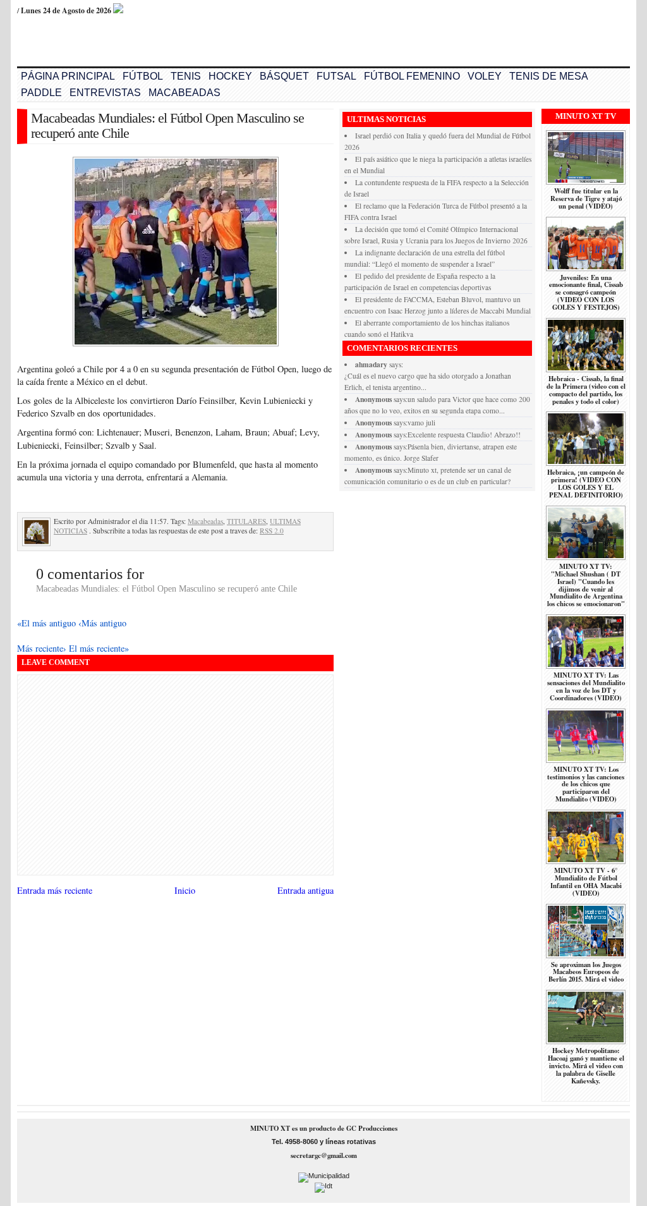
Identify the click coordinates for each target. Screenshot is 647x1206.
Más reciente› (43, 648)
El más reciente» (99, 648)
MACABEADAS (184, 92)
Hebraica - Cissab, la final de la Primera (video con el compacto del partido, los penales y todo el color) (586, 390)
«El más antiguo (47, 623)
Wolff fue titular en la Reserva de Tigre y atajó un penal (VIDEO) (586, 198)
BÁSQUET (284, 76)
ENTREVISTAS (105, 92)
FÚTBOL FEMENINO (412, 76)
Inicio (184, 890)
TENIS (186, 76)
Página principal (68, 76)
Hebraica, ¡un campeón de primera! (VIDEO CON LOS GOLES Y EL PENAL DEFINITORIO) (585, 483)
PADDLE (41, 92)
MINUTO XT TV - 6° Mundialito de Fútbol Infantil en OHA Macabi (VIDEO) (586, 881)
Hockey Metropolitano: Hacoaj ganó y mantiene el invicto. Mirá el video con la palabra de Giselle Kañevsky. (586, 1065)
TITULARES (246, 521)
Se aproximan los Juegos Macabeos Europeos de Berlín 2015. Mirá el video (586, 972)
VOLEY (485, 76)
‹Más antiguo (102, 623)
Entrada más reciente (54, 890)
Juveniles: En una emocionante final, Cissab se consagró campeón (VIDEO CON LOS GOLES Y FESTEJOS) (586, 292)
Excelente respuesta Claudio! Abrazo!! (464, 434)
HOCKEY (230, 76)
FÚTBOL (143, 76)
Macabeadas (205, 521)
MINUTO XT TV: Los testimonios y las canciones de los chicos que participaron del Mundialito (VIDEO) (585, 784)
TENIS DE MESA (548, 76)
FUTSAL (336, 76)
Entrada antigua (305, 890)
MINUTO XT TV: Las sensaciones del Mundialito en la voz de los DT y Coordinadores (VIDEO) (586, 686)
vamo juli (421, 422)
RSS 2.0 (272, 530)
